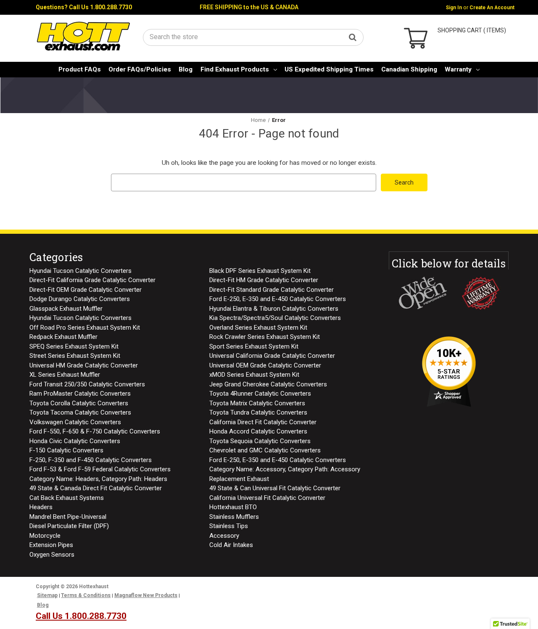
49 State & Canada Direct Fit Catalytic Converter (95, 488)
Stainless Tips (228, 526)
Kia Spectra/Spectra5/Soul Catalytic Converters (275, 318)
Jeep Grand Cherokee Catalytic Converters (268, 384)
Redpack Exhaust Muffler (63, 337)
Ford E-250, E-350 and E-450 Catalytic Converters (277, 299)
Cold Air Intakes (231, 545)
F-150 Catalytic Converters (66, 450)
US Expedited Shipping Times (329, 69)
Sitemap (47, 595)
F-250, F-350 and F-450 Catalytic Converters (90, 460)
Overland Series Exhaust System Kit (258, 327)
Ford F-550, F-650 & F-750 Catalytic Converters (94, 431)
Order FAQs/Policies (139, 69)
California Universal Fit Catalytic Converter (267, 498)
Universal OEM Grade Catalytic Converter (265, 365)
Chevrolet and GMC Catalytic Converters (265, 450)
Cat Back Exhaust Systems (66, 498)
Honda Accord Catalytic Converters (258, 431)
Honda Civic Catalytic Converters (74, 441)
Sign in (454, 8)
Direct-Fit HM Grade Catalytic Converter (263, 280)
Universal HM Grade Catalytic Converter (83, 365)
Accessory (224, 535)
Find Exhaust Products (234, 69)
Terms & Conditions (86, 595)
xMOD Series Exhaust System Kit (254, 374)
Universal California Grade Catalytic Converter (272, 355)
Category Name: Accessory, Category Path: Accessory (284, 469)
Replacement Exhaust (239, 479)
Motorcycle (45, 535)
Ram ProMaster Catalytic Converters (80, 393)
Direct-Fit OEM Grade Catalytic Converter (85, 289)
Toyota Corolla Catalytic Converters (78, 403)
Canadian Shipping (409, 69)
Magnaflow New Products (145, 595)
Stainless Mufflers (234, 517)
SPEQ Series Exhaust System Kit (74, 346)
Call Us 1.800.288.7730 (100, 7)
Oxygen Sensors (51, 554)
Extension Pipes (51, 545)
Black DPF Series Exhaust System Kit (260, 271)
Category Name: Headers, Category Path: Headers (98, 479)
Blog (186, 69)
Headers (41, 507)
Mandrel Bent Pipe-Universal (67, 517)
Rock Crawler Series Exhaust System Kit (264, 337)
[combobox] (253, 37)
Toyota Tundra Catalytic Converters (258, 412)
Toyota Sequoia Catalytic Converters (260, 441)
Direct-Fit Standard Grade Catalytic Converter (271, 289)
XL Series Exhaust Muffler (64, 374)
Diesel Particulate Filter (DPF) (69, 526)
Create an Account (491, 8)
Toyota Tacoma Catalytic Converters (80, 412)
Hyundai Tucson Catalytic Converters (80, 271)
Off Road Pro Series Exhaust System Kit (84, 327)
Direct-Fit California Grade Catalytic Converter (92, 280)
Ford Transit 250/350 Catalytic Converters (87, 384)
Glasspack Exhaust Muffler (66, 308)
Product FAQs (79, 69)
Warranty (458, 69)
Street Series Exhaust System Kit (74, 355)
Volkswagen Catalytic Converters (75, 422)
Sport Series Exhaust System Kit (253, 346)
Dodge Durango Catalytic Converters (79, 299)
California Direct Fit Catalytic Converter (262, 422)
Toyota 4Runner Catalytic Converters (260, 393)
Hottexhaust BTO (233, 507)
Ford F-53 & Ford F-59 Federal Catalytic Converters (100, 469)
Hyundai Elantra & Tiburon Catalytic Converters (273, 308)
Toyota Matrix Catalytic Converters (257, 403)
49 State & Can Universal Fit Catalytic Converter (274, 488)
